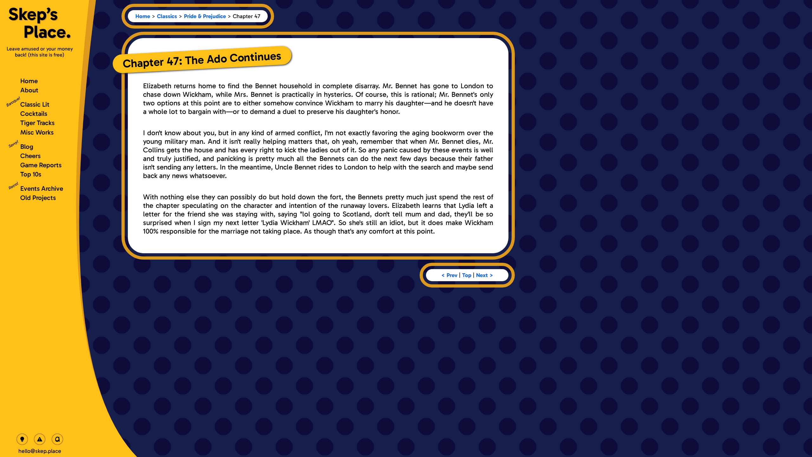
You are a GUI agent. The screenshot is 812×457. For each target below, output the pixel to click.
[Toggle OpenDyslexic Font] (57, 439)
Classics (167, 16)
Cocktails (33, 113)
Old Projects (38, 198)
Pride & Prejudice (205, 16)
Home (142, 16)
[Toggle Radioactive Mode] (39, 439)
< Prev (449, 275)
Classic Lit (34, 104)
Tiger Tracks (37, 123)
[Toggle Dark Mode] (22, 439)
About (29, 90)
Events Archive (41, 188)
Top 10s (30, 174)
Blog (26, 146)
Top (466, 275)
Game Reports (41, 165)
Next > (484, 275)
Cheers (30, 156)
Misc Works (37, 132)
